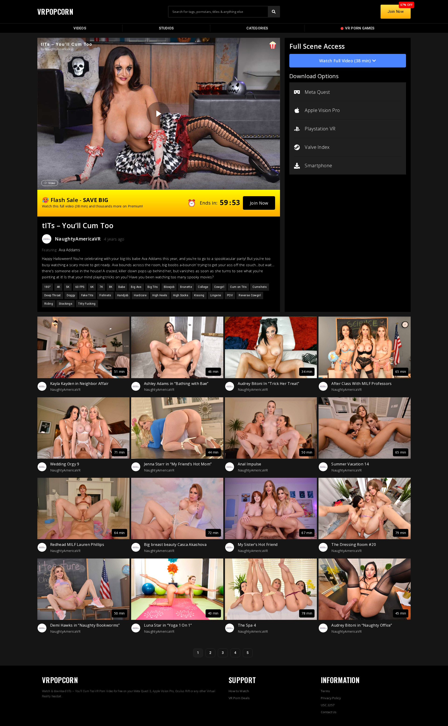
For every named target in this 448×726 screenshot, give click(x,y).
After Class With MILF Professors (361, 383)
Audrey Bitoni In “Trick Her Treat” (268, 383)
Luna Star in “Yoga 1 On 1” (168, 625)
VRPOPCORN (55, 11)
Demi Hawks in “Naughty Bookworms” (85, 625)
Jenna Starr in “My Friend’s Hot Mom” (178, 464)
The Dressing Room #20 (353, 544)
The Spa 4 (247, 625)
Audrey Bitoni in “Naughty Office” (361, 625)
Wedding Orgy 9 (64, 464)
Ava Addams (69, 249)
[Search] (274, 11)
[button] (259, 203)
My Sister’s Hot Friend (258, 544)
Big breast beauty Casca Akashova (175, 544)
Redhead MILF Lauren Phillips (77, 544)
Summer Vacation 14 (350, 464)
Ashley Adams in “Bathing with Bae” (176, 383)
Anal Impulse (249, 464)
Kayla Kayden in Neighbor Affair (79, 383)
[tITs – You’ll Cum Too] (158, 113)
